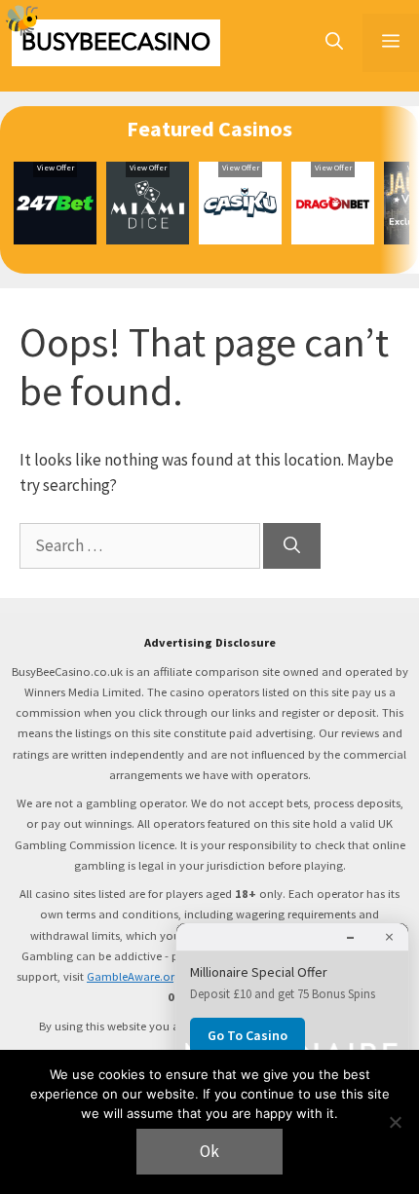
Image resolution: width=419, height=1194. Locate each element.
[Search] (292, 546)
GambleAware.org (134, 976)
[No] (394, 1122)
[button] (334, 43)
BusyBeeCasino (115, 42)
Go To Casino (247, 1035)
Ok (209, 1151)
